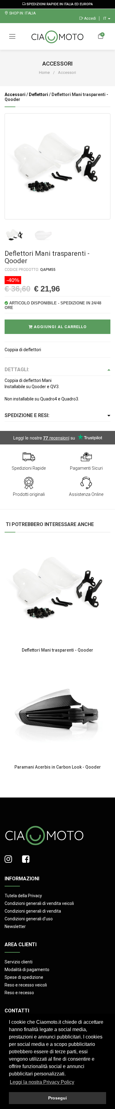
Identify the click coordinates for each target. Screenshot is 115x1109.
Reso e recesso (19, 992)
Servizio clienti (19, 961)
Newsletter (15, 926)
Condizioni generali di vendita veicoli (39, 903)
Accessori (15, 94)
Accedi (89, 18)
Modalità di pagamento (27, 969)
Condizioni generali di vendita (33, 911)
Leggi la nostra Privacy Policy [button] (42, 1082)
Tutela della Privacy (23, 895)
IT (105, 18)
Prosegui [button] (57, 1097)
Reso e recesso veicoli (26, 984)
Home (44, 72)
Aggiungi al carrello (59, 326)
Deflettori (38, 94)
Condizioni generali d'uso (29, 918)
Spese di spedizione (24, 977)
